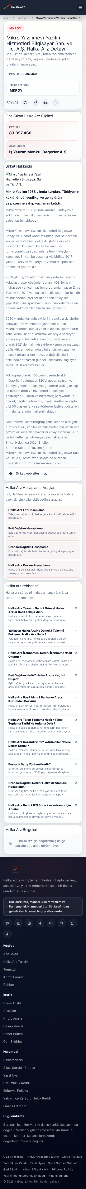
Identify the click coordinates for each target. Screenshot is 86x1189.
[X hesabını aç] (7, 923)
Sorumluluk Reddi (16, 1083)
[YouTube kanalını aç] (51, 923)
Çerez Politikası (72, 1156)
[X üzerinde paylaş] (25, 102)
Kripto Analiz (12, 1018)
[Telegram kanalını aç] (62, 923)
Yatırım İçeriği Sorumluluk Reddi (27, 1098)
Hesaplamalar (13, 1026)
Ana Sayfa (7, 18)
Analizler (9, 1011)
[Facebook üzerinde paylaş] (35, 102)
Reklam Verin (13, 1060)
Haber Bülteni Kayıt (35, 1169)
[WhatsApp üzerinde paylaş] (55, 102)
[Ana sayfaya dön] (21, 7)
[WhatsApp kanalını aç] (72, 923)
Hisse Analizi (12, 1003)
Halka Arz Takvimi (23, 18)
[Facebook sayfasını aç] (40, 923)
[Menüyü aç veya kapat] (80, 7)
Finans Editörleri (15, 1106)
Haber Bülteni (13, 1034)
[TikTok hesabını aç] (7, 934)
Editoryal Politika (15, 1091)
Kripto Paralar (13, 977)
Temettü (9, 969)
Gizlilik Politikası (13, 1156)
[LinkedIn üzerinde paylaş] (45, 102)
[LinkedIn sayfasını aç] (18, 923)
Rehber (8, 985)
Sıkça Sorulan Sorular (19, 1068)
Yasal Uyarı (11, 1075)
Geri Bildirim (12, 1042)
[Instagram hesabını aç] (29, 923)
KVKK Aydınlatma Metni (43, 1156)
